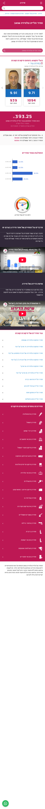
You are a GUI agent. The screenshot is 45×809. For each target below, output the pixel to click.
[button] (2, 87)
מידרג (22, 3)
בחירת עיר (35, 63)
